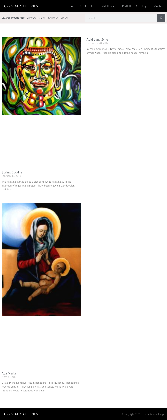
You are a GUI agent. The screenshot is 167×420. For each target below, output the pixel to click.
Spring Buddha (12, 172)
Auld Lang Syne (97, 39)
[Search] (161, 18)
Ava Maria (9, 373)
